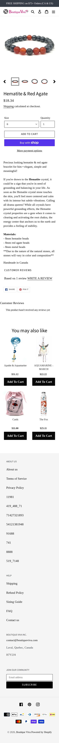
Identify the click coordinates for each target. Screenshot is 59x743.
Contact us (12, 620)
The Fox (43, 419)
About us (11, 469)
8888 (9, 551)
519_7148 (12, 561)
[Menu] (53, 11)
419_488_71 (14, 506)
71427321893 (15, 515)
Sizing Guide (14, 601)
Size (6, 117)
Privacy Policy (15, 487)
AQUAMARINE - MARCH (43, 367)
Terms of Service (16, 478)
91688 (10, 533)
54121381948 (15, 524)
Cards (15, 419)
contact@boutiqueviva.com (22, 640)
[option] (15, 81)
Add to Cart (15, 381)
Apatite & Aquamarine (15, 365)
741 (8, 542)
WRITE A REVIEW (39, 278)
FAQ (9, 611)
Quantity (45, 117)
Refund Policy (15, 592)
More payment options (29, 150)
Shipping (8, 106)
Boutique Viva (23, 732)
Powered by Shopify (41, 732)
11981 (10, 497)
